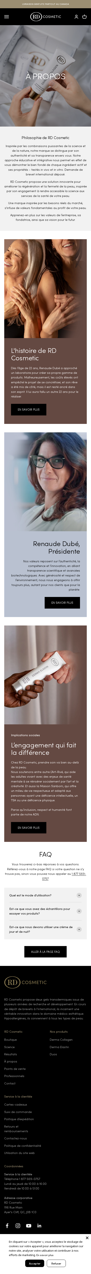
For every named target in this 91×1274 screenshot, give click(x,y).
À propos (10, 1061)
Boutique (10, 1040)
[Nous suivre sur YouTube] (29, 1226)
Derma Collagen (61, 1040)
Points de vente (15, 1069)
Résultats (10, 1054)
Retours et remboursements (16, 1128)
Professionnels (14, 1076)
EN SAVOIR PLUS (29, 409)
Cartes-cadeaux (15, 1104)
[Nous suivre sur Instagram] (18, 1226)
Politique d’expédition (19, 1119)
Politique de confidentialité (22, 1146)
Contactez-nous (15, 1138)
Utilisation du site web (19, 1153)
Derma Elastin (59, 1047)
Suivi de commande (18, 1112)
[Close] (87, 1238)
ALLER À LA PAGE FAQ (45, 952)
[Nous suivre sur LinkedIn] (39, 1226)
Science (9, 1047)
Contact (9, 1083)
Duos (53, 1054)
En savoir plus (45, 1255)
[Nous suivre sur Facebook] (7, 1226)
